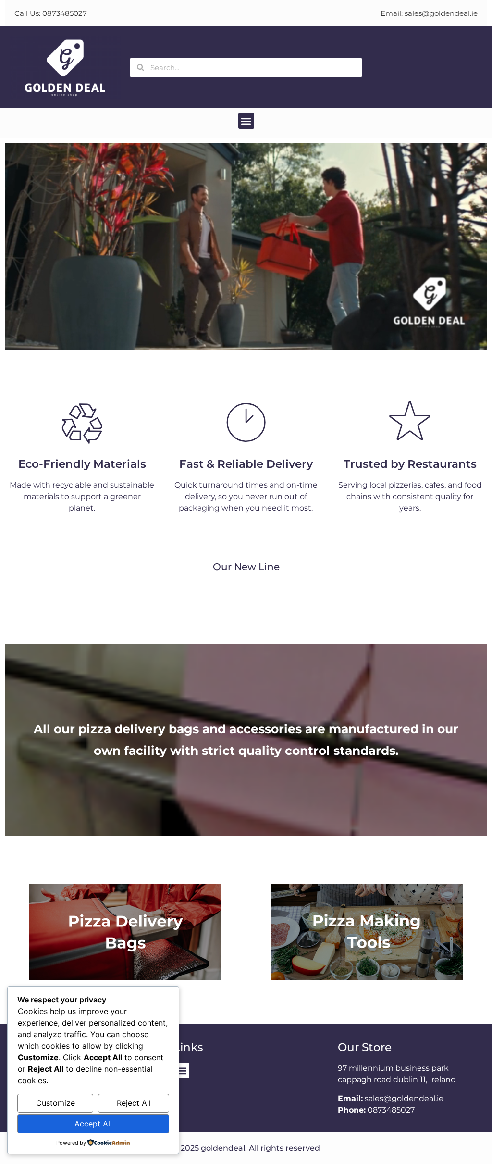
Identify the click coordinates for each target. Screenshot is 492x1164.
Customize (55, 1103)
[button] (246, 121)
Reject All (134, 1103)
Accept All (93, 1123)
